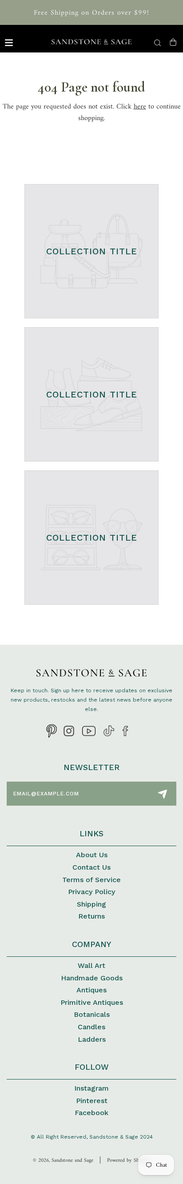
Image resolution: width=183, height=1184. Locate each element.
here (140, 106)
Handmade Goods (92, 978)
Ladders (92, 1039)
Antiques (91, 990)
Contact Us (91, 867)
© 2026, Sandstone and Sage (63, 1160)
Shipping (91, 904)
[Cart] (173, 42)
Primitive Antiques (91, 1002)
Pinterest (91, 1100)
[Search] (157, 43)
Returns (91, 916)
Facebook (91, 1112)
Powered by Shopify (128, 1160)
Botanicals (92, 1014)
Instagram (91, 1088)
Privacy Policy (91, 891)
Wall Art (91, 965)
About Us (91, 855)
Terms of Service (91, 879)
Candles (91, 1027)
